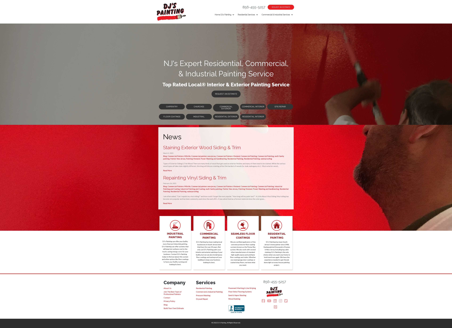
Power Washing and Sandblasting (214, 159)
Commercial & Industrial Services (276, 15)
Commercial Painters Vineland (228, 156)
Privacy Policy (169, 301)
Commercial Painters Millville (179, 156)
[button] (233, 14)
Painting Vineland (193, 159)
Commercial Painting (249, 156)
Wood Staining (234, 299)
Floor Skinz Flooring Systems (240, 291)
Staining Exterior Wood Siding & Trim (202, 147)
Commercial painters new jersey (203, 156)
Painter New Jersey (177, 159)
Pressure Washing (203, 295)
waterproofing (266, 159)
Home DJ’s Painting (223, 15)
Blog (165, 156)
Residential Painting (235, 159)
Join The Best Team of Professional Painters (173, 293)
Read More (167, 170)
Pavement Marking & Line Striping (242, 288)
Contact (167, 297)
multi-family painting (214, 189)
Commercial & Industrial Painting (209, 292)
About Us (167, 288)
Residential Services (246, 15)
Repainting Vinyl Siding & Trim (194, 177)
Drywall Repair (202, 299)
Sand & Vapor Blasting (237, 295)
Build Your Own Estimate (174, 308)
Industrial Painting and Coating (192, 189)
